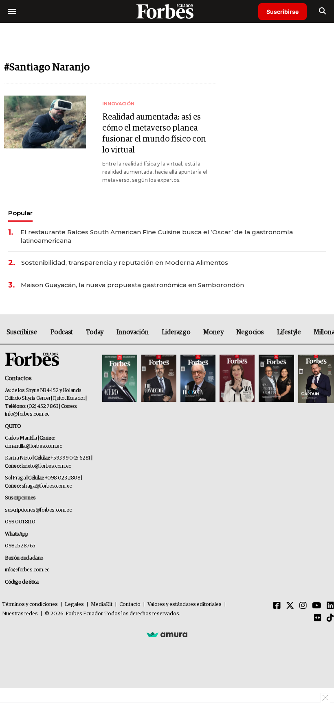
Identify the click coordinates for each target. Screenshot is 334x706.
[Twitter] (290, 606)
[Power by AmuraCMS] (167, 634)
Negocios (250, 332)
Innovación (132, 332)
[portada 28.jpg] (237, 379)
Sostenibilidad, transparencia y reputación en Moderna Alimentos (124, 262)
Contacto (130, 604)
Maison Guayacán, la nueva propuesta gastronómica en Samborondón (132, 285)
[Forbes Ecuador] (167, 11)
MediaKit (101, 604)
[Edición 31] (119, 379)
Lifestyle (289, 332)
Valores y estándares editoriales (184, 604)
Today (94, 332)
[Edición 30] (158, 379)
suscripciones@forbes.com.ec (38, 510)
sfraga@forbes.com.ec (47, 486)
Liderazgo (176, 332)
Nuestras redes (20, 614)
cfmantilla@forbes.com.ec (33, 446)
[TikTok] (330, 618)
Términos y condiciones (30, 604)
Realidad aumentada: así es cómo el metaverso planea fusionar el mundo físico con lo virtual (154, 133)
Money (213, 332)
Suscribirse (282, 11)
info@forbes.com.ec (27, 414)
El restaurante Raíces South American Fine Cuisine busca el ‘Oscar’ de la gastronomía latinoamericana (156, 236)
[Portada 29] (198, 379)
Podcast (62, 332)
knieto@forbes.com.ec (46, 466)
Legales (74, 604)
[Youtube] (316, 606)
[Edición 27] (276, 379)
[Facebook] (277, 606)
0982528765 (20, 546)
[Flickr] (317, 618)
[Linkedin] (330, 606)
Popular (20, 213)
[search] (322, 11)
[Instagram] (303, 606)
